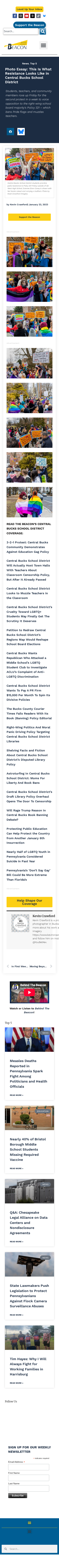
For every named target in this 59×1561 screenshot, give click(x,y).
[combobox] (20, 31)
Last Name (14, 1483)
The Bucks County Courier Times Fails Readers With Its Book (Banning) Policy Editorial (29, 713)
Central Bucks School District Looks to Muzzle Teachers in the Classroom (28, 593)
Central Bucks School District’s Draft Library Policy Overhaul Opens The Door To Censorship (29, 796)
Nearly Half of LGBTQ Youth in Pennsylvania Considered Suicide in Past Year (28, 856)
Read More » (16, 1095)
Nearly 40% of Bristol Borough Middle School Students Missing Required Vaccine (28, 1149)
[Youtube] (26, 16)
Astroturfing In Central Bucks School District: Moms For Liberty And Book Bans (28, 778)
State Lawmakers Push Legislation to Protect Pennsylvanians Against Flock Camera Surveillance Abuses (29, 1296)
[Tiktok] (38, 16)
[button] (43, 45)
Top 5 (33, 63)
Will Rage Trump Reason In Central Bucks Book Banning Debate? (27, 815)
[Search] (42, 31)
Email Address (16, 1461)
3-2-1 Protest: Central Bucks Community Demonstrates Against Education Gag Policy (28, 547)
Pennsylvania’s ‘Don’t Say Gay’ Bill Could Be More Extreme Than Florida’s (28, 875)
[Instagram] (21, 16)
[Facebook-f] (15, 16)
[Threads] (32, 16)
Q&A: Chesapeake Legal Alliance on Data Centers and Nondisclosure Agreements (29, 1222)
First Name (14, 1473)
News (25, 63)
